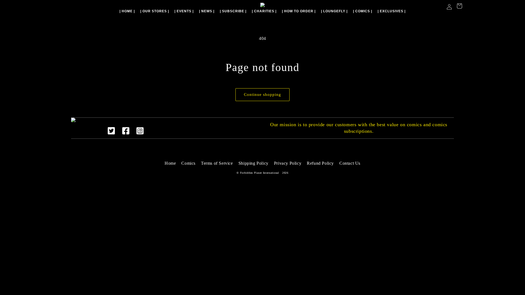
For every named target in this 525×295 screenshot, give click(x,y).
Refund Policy (320, 163)
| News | (206, 11)
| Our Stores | (154, 11)
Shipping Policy (253, 163)
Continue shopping (262, 94)
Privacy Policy (287, 163)
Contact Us (349, 163)
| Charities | (264, 11)
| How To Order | (299, 11)
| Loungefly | (334, 11)
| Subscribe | (233, 11)
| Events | (184, 11)
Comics (188, 163)
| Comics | (362, 11)
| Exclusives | (392, 11)
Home (170, 163)
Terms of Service (217, 163)
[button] (459, 6)
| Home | (127, 11)
